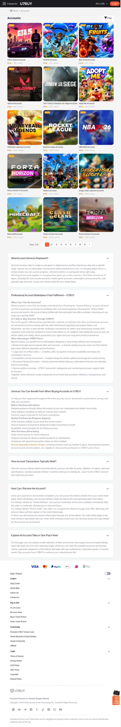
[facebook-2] (37, 709)
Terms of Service (17, 656)
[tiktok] (42, 709)
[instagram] (54, 709)
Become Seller (16, 612)
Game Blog (14, 588)
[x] (48, 709)
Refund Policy (16, 679)
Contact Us (14, 597)
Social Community (17, 641)
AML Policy (14, 670)
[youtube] (60, 709)
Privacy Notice (16, 661)
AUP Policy (14, 665)
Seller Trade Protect (18, 622)
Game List (14, 593)
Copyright (14, 674)
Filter (109, 18)
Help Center (15, 584)
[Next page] (90, 244)
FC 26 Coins (15, 608)
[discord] (19, 709)
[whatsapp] (13, 709)
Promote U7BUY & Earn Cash (22, 632)
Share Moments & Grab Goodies (23, 637)
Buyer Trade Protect (18, 617)
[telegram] (25, 709)
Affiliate (13, 646)
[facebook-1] (31, 709)
